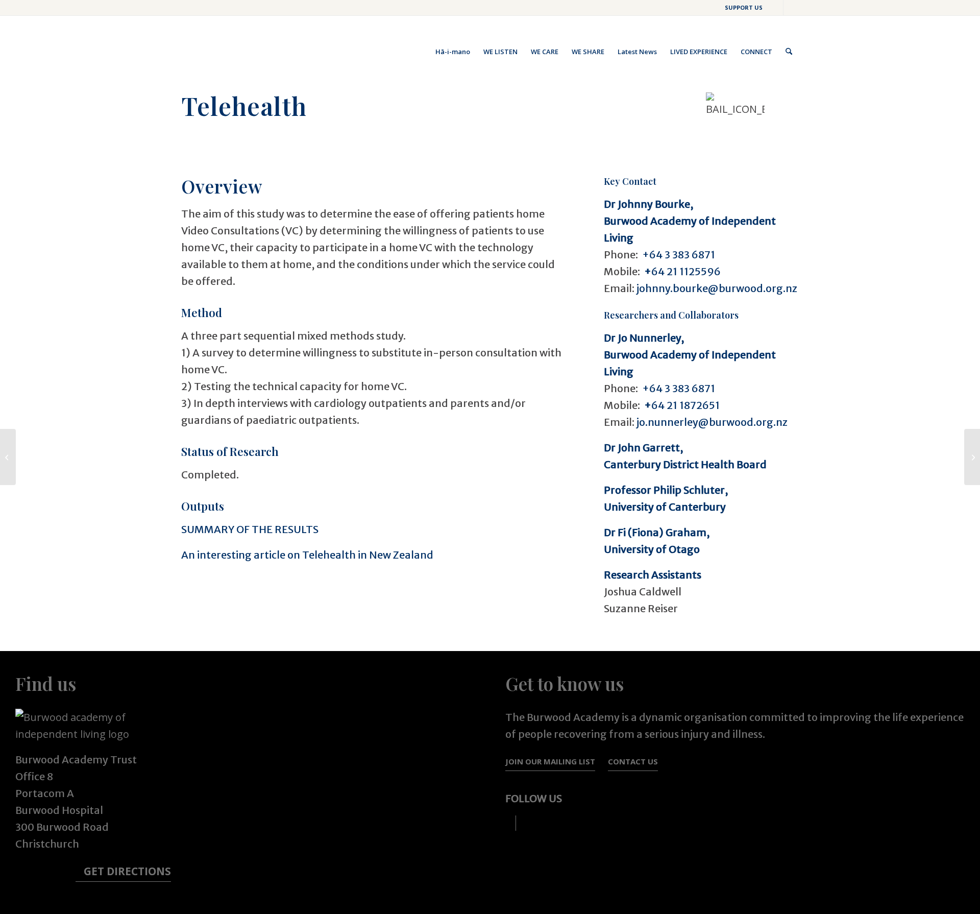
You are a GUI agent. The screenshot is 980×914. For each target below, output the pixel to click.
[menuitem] (741, 7)
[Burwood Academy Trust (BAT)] (257, 51)
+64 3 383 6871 (678, 254)
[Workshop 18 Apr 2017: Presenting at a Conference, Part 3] (8, 457)
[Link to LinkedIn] (791, 7)
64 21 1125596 (681, 271)
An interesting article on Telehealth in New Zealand (307, 554)
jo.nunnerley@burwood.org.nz (712, 422)
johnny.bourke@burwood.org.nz (716, 288)
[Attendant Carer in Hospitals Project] (972, 457)
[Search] (789, 51)
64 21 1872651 (681, 405)
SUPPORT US (744, 7)
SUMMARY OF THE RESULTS (249, 529)
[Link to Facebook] (775, 7)
